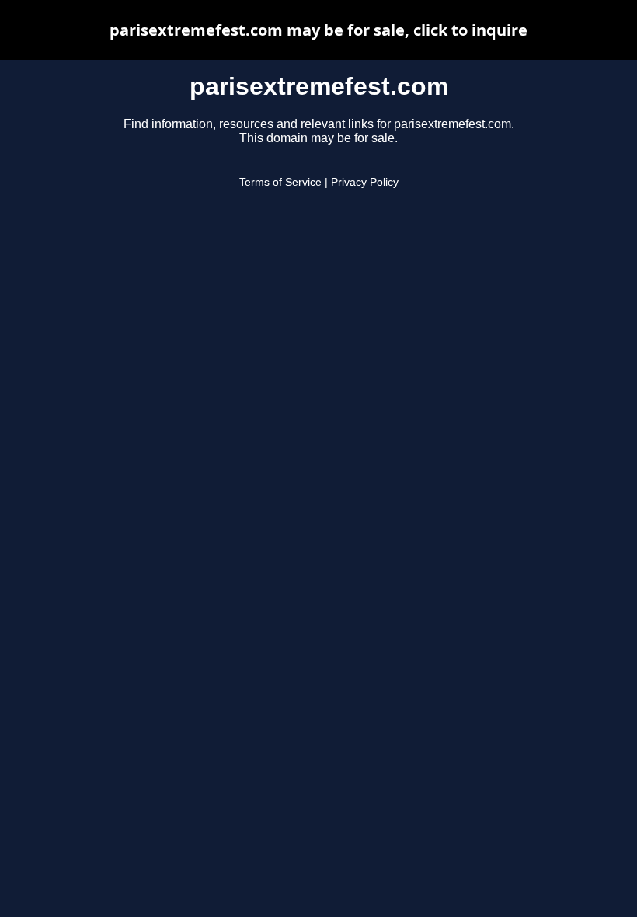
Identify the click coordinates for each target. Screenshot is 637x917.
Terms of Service (280, 182)
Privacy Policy (365, 182)
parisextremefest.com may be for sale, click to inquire (318, 29)
